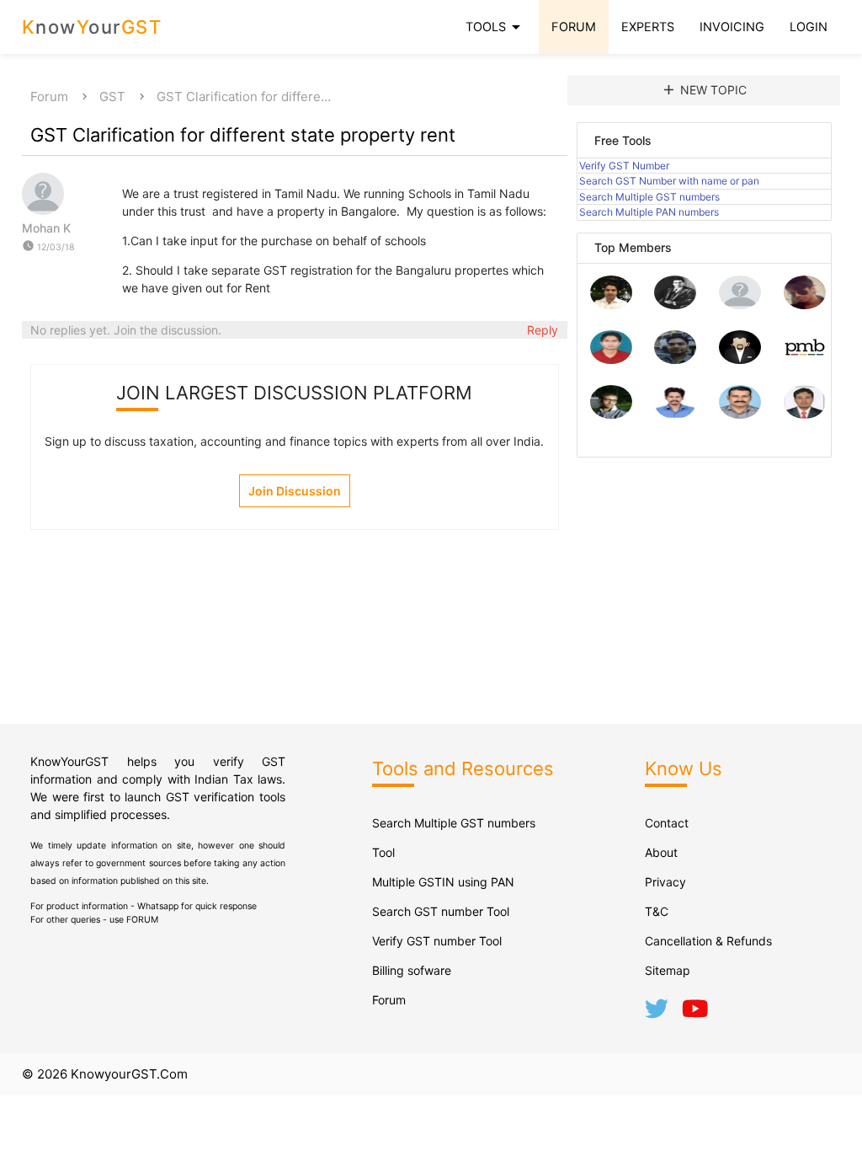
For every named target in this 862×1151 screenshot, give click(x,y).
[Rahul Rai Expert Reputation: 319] (740, 359)
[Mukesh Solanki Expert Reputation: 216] (611, 414)
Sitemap (667, 970)
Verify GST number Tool (437, 941)
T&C (656, 911)
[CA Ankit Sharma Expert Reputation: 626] (611, 359)
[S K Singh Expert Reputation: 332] (675, 359)
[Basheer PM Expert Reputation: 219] (805, 359)
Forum (49, 96)
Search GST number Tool (440, 911)
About (661, 852)
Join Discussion (294, 491)
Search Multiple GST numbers (649, 196)
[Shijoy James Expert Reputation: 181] (740, 414)
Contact (667, 823)
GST (112, 96)
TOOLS (496, 27)
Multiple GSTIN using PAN (443, 882)
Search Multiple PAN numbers (649, 212)
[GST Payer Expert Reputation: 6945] (675, 304)
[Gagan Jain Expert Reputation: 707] (805, 304)
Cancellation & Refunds (708, 941)
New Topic (704, 90)
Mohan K (46, 228)
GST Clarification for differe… (244, 96)
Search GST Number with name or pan (669, 180)
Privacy (665, 882)
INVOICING (732, 27)
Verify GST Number (624, 165)
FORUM (573, 27)
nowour (92, 27)
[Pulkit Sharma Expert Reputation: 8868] (611, 304)
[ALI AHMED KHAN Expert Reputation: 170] (805, 414)
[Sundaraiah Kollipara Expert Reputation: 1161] (740, 304)
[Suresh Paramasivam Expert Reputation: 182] (675, 414)
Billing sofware (411, 970)
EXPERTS (647, 27)
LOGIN (808, 27)
